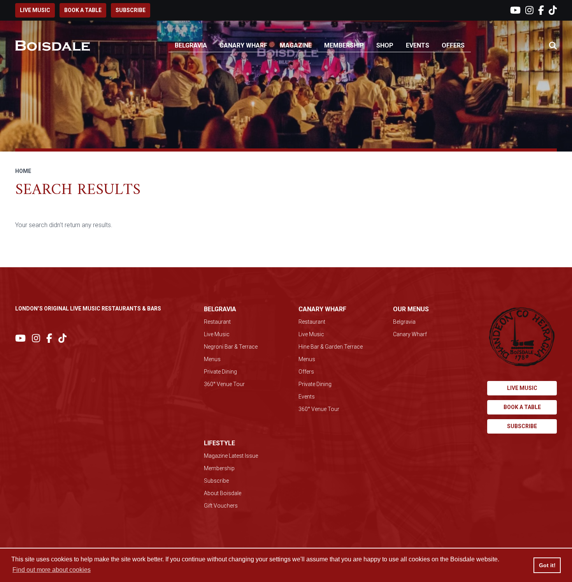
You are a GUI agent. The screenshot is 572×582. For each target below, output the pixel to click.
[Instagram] (529, 11)
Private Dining (220, 372)
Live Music (217, 334)
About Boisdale (222, 493)
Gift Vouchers (221, 506)
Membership (344, 45)
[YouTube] (515, 11)
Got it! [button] (547, 565)
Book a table (83, 10)
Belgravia (191, 45)
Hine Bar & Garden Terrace (330, 347)
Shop (384, 45)
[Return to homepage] (52, 46)
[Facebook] (541, 11)
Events (417, 45)
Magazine (296, 45)
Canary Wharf (243, 45)
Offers (453, 45)
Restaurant (217, 322)
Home (23, 171)
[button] (553, 46)
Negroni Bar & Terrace (231, 347)
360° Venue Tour (224, 384)
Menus (212, 359)
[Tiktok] (553, 11)
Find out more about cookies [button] (51, 569)
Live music (35, 10)
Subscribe (131, 10)
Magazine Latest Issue (231, 456)
